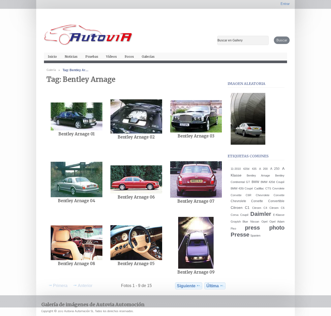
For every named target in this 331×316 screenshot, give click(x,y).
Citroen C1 (240, 207)
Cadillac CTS (262, 188)
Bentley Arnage (258, 175)
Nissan (254, 221)
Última (212, 286)
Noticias (71, 56)
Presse (240, 234)
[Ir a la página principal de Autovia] (88, 33)
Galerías (148, 56)
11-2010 (236, 168)
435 (254, 168)
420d (246, 168)
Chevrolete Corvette (270, 195)
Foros (129, 56)
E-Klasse (278, 214)
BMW (255, 182)
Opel (264, 221)
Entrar (285, 4)
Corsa (234, 214)
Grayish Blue (239, 221)
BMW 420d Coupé (272, 181)
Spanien (255, 235)
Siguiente (186, 286)
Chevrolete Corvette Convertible (257, 201)
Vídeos (111, 56)
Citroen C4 (259, 207)
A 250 (275, 169)
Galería (51, 69)
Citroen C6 (276, 207)
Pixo (233, 228)
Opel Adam (276, 221)
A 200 (263, 168)
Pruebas (91, 56)
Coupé (244, 214)
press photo (264, 227)
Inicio (52, 56)
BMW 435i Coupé (242, 188)
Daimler (260, 214)
